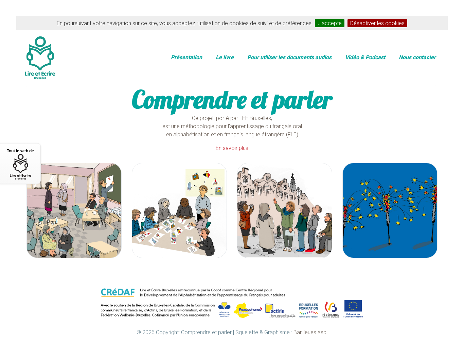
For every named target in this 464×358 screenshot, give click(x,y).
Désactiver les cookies (377, 23)
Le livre (225, 57)
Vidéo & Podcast (365, 57)
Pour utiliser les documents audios (289, 57)
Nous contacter (417, 57)
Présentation (186, 57)
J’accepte (330, 23)
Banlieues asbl (310, 332)
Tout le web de (20, 151)
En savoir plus (232, 147)
